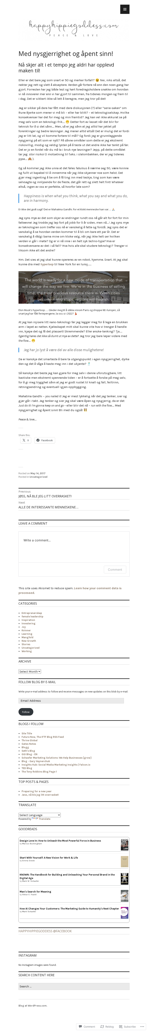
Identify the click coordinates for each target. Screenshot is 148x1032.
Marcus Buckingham (32, 844)
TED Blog (27, 768)
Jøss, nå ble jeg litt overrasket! (40, 794)
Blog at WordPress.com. (32, 1005)
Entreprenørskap (32, 613)
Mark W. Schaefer (30, 881)
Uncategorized (38, 476)
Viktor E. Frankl (29, 894)
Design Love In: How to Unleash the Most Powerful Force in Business (60, 840)
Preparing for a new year (37, 791)
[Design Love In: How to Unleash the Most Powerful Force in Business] (124, 849)
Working (27, 651)
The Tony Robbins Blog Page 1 (39, 771)
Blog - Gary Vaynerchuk (36, 761)
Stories (26, 644)
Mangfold (27, 637)
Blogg (25, 747)
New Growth (29, 640)
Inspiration (28, 620)
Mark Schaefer (29, 911)
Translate (44, 818)
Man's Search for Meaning (35, 891)
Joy (24, 626)
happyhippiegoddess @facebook (45, 931)
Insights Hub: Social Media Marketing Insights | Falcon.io (56, 764)
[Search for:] (74, 986)
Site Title (27, 733)
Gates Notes (29, 743)
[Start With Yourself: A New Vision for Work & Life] (124, 866)
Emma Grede (28, 861)
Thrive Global (30, 740)
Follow (25, 712)
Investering (28, 623)
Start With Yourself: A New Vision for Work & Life (49, 857)
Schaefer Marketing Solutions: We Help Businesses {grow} (57, 757)
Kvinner (26, 630)
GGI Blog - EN (29, 754)
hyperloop (47, 264)
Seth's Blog (28, 750)
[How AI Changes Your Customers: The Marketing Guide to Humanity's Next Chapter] (124, 917)
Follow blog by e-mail (37, 682)
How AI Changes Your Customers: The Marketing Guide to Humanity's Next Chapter (69, 908)
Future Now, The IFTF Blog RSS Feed (43, 736)
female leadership (32, 616)
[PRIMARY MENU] (125, 9)
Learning (27, 633)
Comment (115, 569)
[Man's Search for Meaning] (124, 900)
